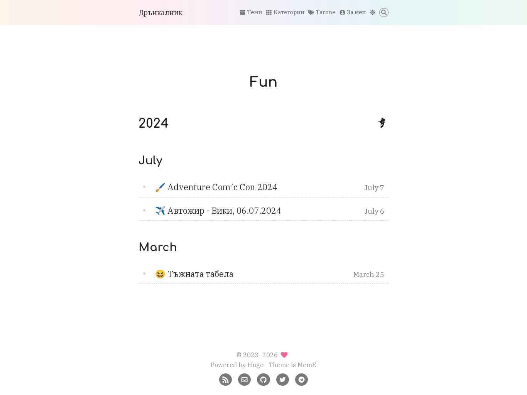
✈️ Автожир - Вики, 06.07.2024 (218, 210)
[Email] (244, 379)
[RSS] (225, 379)
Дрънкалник (160, 12)
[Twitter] (282, 379)
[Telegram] (301, 379)
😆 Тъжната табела (194, 273)
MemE (306, 365)
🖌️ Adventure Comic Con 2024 (216, 187)
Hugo (255, 365)
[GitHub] (263, 379)
